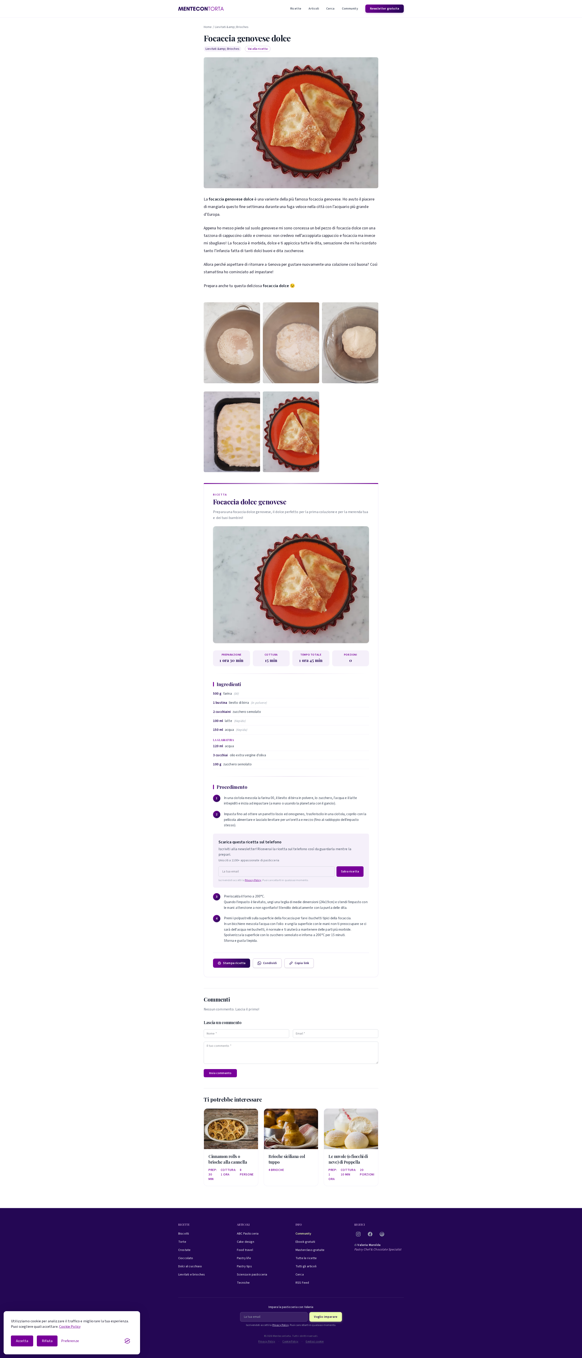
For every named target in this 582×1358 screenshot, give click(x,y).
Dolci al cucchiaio (190, 1266)
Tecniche (243, 1282)
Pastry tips (244, 1266)
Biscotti (183, 1233)
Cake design (245, 1242)
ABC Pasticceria (247, 1233)
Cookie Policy (69, 1326)
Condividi (270, 963)
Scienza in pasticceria (252, 1274)
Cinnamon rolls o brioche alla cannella (227, 1159)
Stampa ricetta (234, 963)
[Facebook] (370, 1234)
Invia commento (220, 1073)
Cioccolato (185, 1258)
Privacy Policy (253, 880)
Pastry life (244, 1258)
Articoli (314, 8)
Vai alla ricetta (258, 49)
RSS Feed (302, 1282)
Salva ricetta (350, 871)
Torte (182, 1242)
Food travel (245, 1250)
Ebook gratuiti (305, 1242)
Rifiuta (47, 1340)
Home (208, 27)
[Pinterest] (382, 1234)
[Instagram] (358, 1234)
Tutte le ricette (306, 1258)
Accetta (22, 1340)
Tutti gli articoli (306, 1266)
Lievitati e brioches (191, 1274)
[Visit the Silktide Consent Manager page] (127, 1340)
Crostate (184, 1250)
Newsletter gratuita (384, 8)
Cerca (330, 8)
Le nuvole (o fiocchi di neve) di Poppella (348, 1159)
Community (350, 8)
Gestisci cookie (315, 1341)
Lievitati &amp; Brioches (232, 27)
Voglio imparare (325, 1317)
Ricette (295, 8)
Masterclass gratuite (310, 1250)
